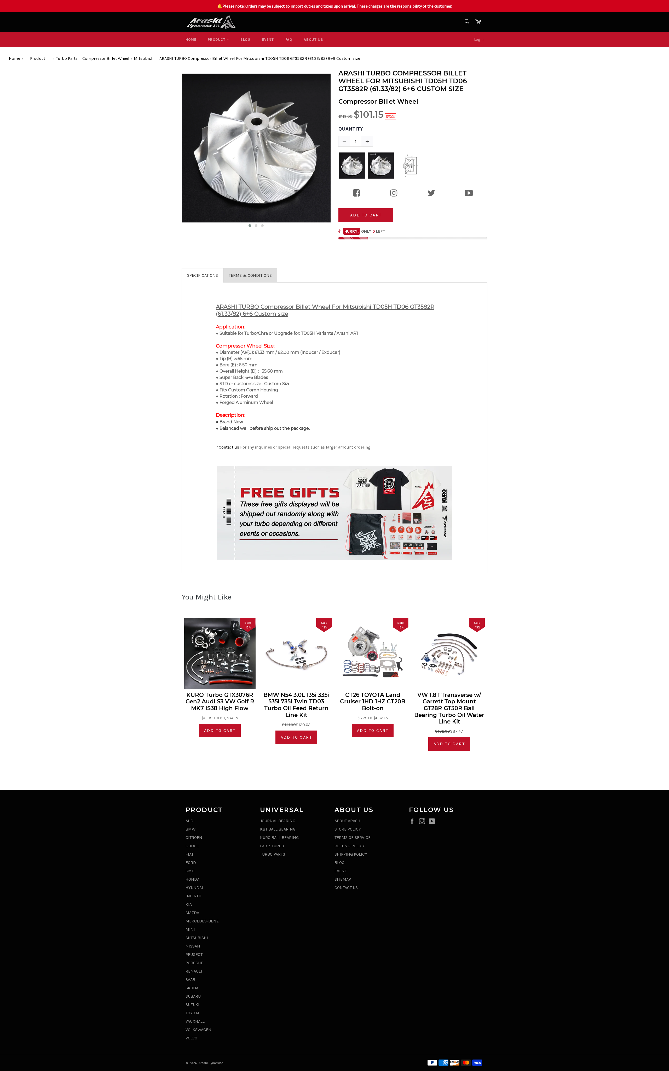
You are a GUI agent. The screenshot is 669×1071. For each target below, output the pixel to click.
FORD (191, 862)
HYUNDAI (194, 887)
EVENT (268, 39)
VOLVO (191, 1037)
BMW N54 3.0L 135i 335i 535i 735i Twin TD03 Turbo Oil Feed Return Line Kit (296, 705)
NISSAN (193, 946)
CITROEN (194, 837)
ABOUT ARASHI (348, 820)
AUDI (190, 820)
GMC (190, 870)
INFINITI (193, 895)
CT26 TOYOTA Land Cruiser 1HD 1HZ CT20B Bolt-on (372, 701)
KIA (189, 904)
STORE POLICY (347, 829)
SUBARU (193, 996)
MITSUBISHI (197, 937)
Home (191, 39)
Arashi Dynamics (211, 1063)
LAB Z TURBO (272, 845)
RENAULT (194, 971)
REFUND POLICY (349, 845)
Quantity (350, 129)
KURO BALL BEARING (279, 837)
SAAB (190, 979)
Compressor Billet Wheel (105, 58)
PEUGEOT (194, 954)
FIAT (189, 854)
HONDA (192, 879)
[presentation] (177, 150)
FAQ (288, 39)
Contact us (229, 447)
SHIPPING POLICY (350, 854)
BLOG (245, 39)
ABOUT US (314, 39)
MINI (190, 929)
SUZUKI (192, 1004)
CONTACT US (346, 887)
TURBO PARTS (272, 854)
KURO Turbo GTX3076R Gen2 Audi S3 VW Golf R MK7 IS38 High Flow (220, 701)
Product (217, 39)
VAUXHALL (195, 1021)
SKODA (192, 987)
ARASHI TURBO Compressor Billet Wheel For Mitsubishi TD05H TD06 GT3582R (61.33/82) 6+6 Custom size (259, 58)
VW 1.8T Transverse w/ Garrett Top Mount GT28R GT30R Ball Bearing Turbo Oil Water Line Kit (449, 708)
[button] (250, 225)
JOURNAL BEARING (277, 820)
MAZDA (192, 912)
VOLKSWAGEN (198, 1029)
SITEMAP (342, 879)
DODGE (192, 845)
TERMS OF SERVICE (352, 837)
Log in (478, 40)
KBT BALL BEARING (278, 829)
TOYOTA (192, 1012)
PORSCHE (194, 962)
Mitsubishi (144, 58)
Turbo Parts (67, 58)
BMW (190, 829)
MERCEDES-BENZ (202, 921)
